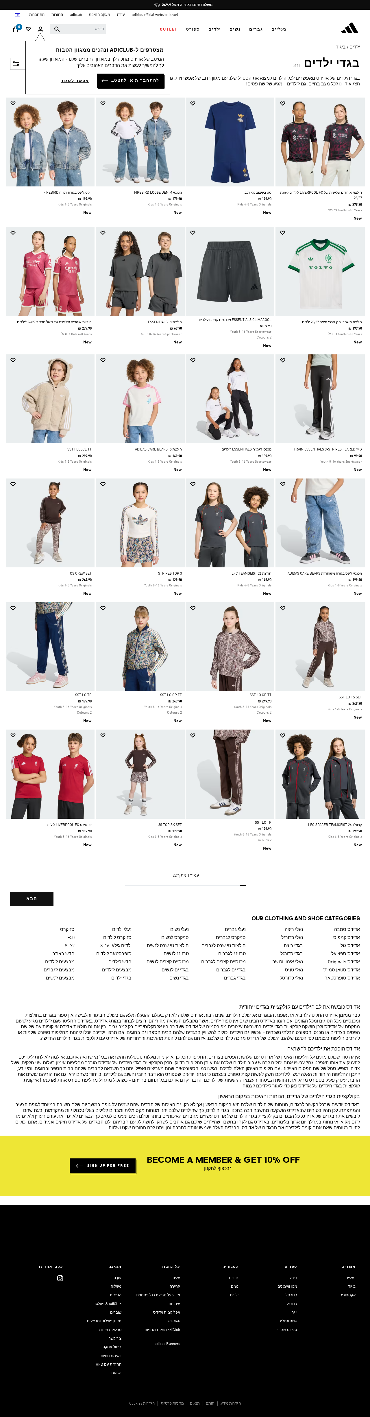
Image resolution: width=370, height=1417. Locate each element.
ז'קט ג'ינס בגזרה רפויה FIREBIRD (67, 193)
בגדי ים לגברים (231, 970)
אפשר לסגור (75, 81)
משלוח (116, 1287)
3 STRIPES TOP (170, 573)
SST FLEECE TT (79, 449)
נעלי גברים (235, 930)
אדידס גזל (350, 946)
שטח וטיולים (287, 1321)
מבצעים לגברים (59, 970)
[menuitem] (279, 29)
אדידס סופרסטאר (342, 978)
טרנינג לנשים (176, 954)
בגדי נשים (179, 978)
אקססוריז (348, 1295)
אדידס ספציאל (345, 954)
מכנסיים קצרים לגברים (223, 962)
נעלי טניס (294, 970)
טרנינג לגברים (232, 954)
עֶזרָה (117, 1278)
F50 (71, 938)
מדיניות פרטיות (172, 1403)
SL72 (70, 946)
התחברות (37, 15)
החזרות (115, 1295)
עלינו (176, 1278)
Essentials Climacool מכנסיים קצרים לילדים (235, 320)
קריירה (175, 1287)
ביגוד (341, 47)
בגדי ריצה (293, 946)
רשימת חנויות (111, 1356)
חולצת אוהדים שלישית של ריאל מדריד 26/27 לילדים (54, 322)
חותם (210, 1403)
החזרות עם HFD (108, 1364)
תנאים (195, 1403)
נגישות (116, 1373)
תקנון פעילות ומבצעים (104, 1321)
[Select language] (17, 14)
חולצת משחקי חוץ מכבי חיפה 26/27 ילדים (332, 322)
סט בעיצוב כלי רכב (258, 193)
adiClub (174, 1321)
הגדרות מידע (231, 1403)
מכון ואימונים (287, 1287)
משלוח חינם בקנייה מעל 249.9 (187, 5)
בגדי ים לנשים (175, 970)
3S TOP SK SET (170, 825)
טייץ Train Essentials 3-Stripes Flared (328, 449)
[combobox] (78, 29)
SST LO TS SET (350, 697)
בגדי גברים (235, 978)
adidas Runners (167, 1344)
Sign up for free (108, 1166)
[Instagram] (60, 1278)
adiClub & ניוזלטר (107, 1304)
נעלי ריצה (294, 930)
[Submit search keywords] (57, 29)
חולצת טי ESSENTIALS (165, 322)
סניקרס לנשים (175, 938)
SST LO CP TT (260, 695)
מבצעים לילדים (60, 962)
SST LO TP (83, 695)
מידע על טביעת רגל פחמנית (158, 1295)
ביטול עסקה (112, 1347)
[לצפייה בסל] (15, 31)
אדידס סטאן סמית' (341, 970)
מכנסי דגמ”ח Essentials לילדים (246, 449)
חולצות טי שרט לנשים (168, 946)
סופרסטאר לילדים (114, 954)
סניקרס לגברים (231, 938)
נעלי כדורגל (292, 938)
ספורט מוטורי (287, 1330)
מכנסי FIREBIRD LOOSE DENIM (158, 193)
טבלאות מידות (110, 1330)
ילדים (354, 47)
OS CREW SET (81, 573)
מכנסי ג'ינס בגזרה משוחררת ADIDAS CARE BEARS (325, 573)
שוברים (115, 1313)
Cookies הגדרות (142, 1403)
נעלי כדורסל (291, 978)
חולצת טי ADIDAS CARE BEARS (158, 449)
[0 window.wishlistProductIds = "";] (28, 29)
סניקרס (67, 930)
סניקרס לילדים (117, 938)
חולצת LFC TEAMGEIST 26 (251, 573)
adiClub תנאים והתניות (162, 1330)
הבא (31, 899)
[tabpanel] (185, 506)
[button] (279, 29)
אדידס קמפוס (346, 938)
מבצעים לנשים (60, 978)
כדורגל (292, 1304)
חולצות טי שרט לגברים (223, 946)
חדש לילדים (120, 962)
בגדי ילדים (121, 978)
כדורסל (291, 1295)
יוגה (294, 1313)
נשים (234, 1287)
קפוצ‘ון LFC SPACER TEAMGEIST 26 (335, 825)
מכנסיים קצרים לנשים (168, 962)
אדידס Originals (344, 962)
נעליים (350, 1278)
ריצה (293, 1278)
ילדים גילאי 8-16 (116, 946)
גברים (233, 1278)
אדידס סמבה (347, 930)
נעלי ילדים (122, 930)
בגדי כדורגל (291, 954)
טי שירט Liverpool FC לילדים (68, 825)
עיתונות (174, 1304)
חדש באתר (64, 954)
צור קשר (115, 1339)
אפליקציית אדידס (166, 1313)
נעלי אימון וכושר (288, 962)
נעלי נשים (179, 930)
